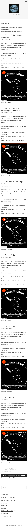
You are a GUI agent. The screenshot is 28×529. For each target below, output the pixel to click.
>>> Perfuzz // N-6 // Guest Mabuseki (11, 36)
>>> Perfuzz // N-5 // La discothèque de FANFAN (10, 109)
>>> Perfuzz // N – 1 (9, 397)
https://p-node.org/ (6, 55)
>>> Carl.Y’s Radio (8, 469)
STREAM (14, 478)
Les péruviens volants (7, 500)
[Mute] (20, 475)
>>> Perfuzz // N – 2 (9, 326)
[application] (14, 475)
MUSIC (3, 505)
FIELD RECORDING (7, 498)
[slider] (23, 475)
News (3, 508)
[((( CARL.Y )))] (14, 11)
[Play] (3, 475)
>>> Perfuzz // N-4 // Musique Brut (12, 182)
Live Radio (9, 102)
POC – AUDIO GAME (7, 511)
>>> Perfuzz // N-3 (8, 255)
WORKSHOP (5, 516)
